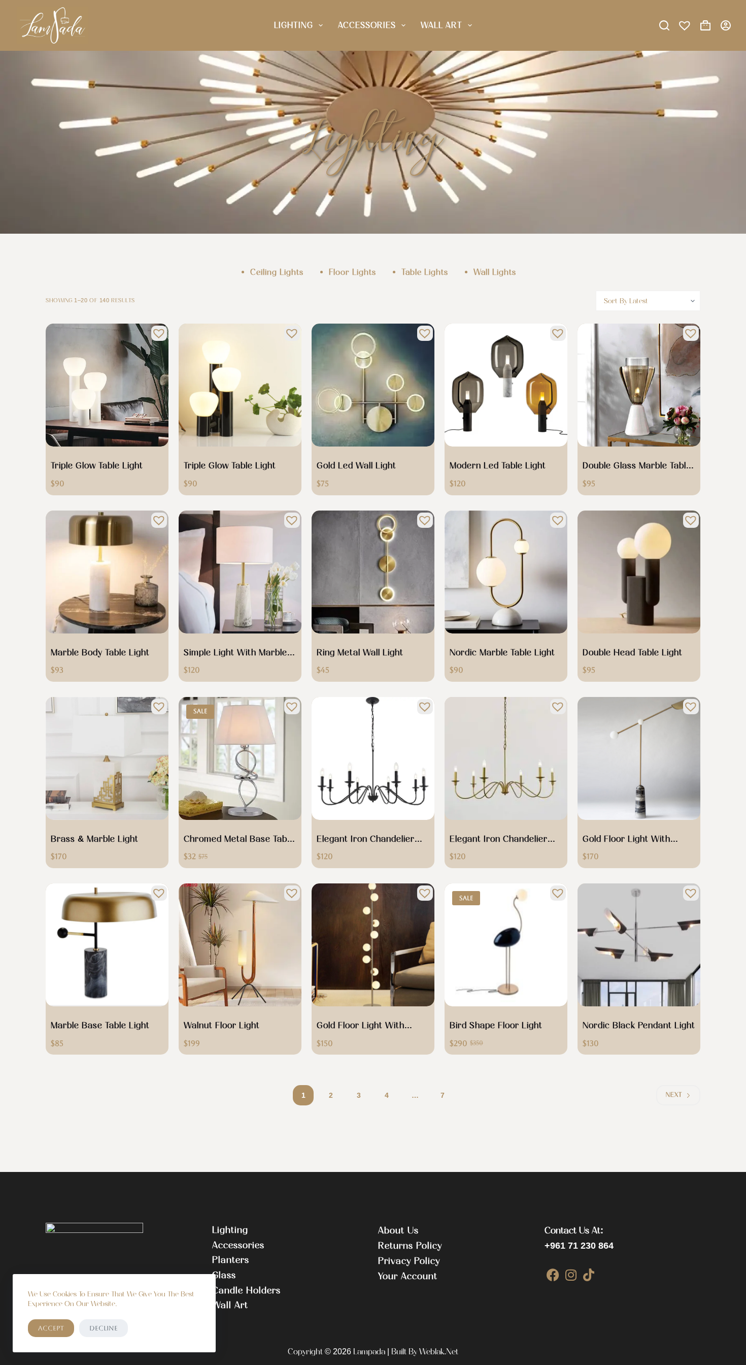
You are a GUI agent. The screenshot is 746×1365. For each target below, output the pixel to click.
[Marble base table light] (107, 944)
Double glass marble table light (637, 466)
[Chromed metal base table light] (240, 758)
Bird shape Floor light (496, 1025)
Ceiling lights (276, 272)
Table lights (424, 272)
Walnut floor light (222, 1025)
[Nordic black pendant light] (639, 944)
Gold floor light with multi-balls (360, 1026)
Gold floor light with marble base (626, 840)
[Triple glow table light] (107, 385)
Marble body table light (100, 652)
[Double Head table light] (639, 572)
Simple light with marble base (235, 653)
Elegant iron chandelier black (366, 840)
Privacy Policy (409, 1260)
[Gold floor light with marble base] (639, 758)
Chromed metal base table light (239, 840)
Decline (103, 1328)
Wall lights (494, 272)
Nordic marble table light (502, 652)
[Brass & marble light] (107, 758)
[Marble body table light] (107, 572)
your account (407, 1276)
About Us (398, 1230)
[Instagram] (571, 1275)
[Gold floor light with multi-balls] (373, 944)
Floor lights (352, 272)
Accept (51, 1328)
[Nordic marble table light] (506, 572)
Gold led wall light (356, 465)
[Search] (664, 25)
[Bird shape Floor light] (506, 944)
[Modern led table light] (506, 385)
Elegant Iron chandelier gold (499, 840)
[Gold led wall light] (373, 385)
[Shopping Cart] (705, 25)
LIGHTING (293, 25)
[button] (156, 330)
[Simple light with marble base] (240, 572)
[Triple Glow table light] (240, 385)
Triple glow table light (97, 465)
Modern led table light (498, 465)
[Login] (726, 25)
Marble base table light (100, 1025)
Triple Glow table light (230, 465)
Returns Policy (410, 1245)
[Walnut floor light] (240, 944)
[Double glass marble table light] (639, 385)
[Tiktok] (589, 1275)
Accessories (367, 25)
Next (674, 1094)
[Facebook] (553, 1275)
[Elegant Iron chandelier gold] (506, 758)
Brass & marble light (95, 839)
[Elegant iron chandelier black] (373, 758)
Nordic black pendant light (639, 1025)
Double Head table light (633, 652)
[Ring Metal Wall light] (373, 572)
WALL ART (441, 25)
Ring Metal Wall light (360, 652)
